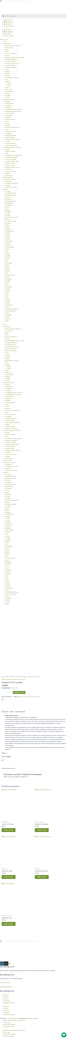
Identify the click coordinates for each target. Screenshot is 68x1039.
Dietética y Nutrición (9, 99)
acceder (9, 777)
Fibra (6, 69)
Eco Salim (8, 223)
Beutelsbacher (9, 203)
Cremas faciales (9, 165)
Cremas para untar (10, 61)
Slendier (7, 303)
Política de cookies (9, 1026)
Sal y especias (9, 91)
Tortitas (7, 97)
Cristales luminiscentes (11, 183)
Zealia (7, 321)
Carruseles (8, 181)
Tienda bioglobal (12, 1018)
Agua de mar (8, 47)
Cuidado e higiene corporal (12, 167)
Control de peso (9, 113)
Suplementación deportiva (12, 139)
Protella (7, 289)
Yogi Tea (7, 319)
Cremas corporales (10, 159)
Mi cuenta (6, 995)
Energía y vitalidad (10, 119)
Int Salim (7, 255)
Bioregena (8, 211)
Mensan (7, 271)
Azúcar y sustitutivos (11, 53)
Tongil (7, 313)
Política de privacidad (9, 1024)
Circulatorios (8, 105)
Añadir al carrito (19, 692)
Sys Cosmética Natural (11, 309)
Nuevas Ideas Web (33, 1018)
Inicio (5, 41)
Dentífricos (8, 169)
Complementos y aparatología (13, 155)
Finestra (7, 237)
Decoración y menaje (9, 179)
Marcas (6, 189)
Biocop (7, 207)
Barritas (7, 55)
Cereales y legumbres (11, 59)
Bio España (8, 205)
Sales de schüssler (10, 131)
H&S (6, 251)
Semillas (7, 93)
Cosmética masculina (11, 157)
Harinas (7, 73)
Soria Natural (9, 305)
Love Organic (9, 263)
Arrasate (7, 197)
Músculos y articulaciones (12, 127)
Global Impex (9, 241)
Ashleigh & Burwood (10, 201)
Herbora (7, 249)
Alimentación (7, 43)
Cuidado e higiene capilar (12, 161)
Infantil (7, 123)
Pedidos (6, 997)
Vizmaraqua (8, 315)
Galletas (7, 71)
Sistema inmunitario (10, 135)
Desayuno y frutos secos (12, 63)
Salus (6, 297)
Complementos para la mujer (13, 111)
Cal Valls (7, 213)
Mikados (7, 173)
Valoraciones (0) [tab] (20, 711)
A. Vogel (7, 191)
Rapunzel (7, 291)
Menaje (7, 75)
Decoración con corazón (12, 217)
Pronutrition (8, 287)
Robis (7, 293)
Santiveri (7, 301)
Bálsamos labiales (10, 151)
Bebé (6, 153)
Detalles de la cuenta (9, 1003)
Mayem (7, 269)
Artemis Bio (8, 199)
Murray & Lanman (10, 275)
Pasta (7, 87)
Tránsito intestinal (10, 143)
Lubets (7, 265)
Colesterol (8, 107)
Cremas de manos (10, 163)
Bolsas (9, 83)
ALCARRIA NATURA (10, 193)
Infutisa (7, 253)
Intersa (7, 259)
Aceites (7, 149)
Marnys (7, 267)
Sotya (7, 307)
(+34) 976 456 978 (5, 982)
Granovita (8, 243)
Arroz (7, 51)
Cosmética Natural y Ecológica (12, 147)
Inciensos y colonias (11, 171)
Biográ (7, 209)
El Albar (7, 225)
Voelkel (7, 317)
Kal (6, 261)
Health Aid (8, 245)
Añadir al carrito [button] (8, 830)
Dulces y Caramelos (10, 65)
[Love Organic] (5, 702)
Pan (6, 79)
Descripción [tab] (5, 711)
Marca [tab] (12, 711)
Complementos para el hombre (13, 109)
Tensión (7, 141)
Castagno (8, 215)
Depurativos (8, 115)
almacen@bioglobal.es (6, 987)
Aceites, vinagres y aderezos (13, 45)
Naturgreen (8, 279)
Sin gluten (8, 95)
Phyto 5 (7, 285)
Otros (7, 129)
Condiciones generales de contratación (14, 1020)
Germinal (7, 239)
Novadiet (7, 281)
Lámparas (8, 185)
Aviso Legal (7, 1022)
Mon (6, 273)
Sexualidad (8, 133)
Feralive (7, 235)
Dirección (6, 999)
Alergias (7, 101)
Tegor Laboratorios (10, 311)
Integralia (7, 257)
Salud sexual (8, 175)
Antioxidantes (9, 103)
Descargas (6, 1001)
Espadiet (7, 233)
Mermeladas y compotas (12, 77)
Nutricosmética (8, 177)
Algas (7, 49)
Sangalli (7, 299)
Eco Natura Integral (10, 221)
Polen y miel (8, 89)
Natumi (7, 277)
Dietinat (7, 219)
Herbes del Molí (9, 247)
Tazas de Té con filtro (11, 187)
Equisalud (8, 229)
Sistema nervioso (10, 137)
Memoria (7, 125)
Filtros (9, 85)
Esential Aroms (9, 231)
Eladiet (7, 227)
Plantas (7, 81)
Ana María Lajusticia (10, 195)
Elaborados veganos (11, 67)
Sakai (6, 295)
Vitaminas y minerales (11, 145)
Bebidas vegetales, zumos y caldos (15, 57)
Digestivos (8, 117)
